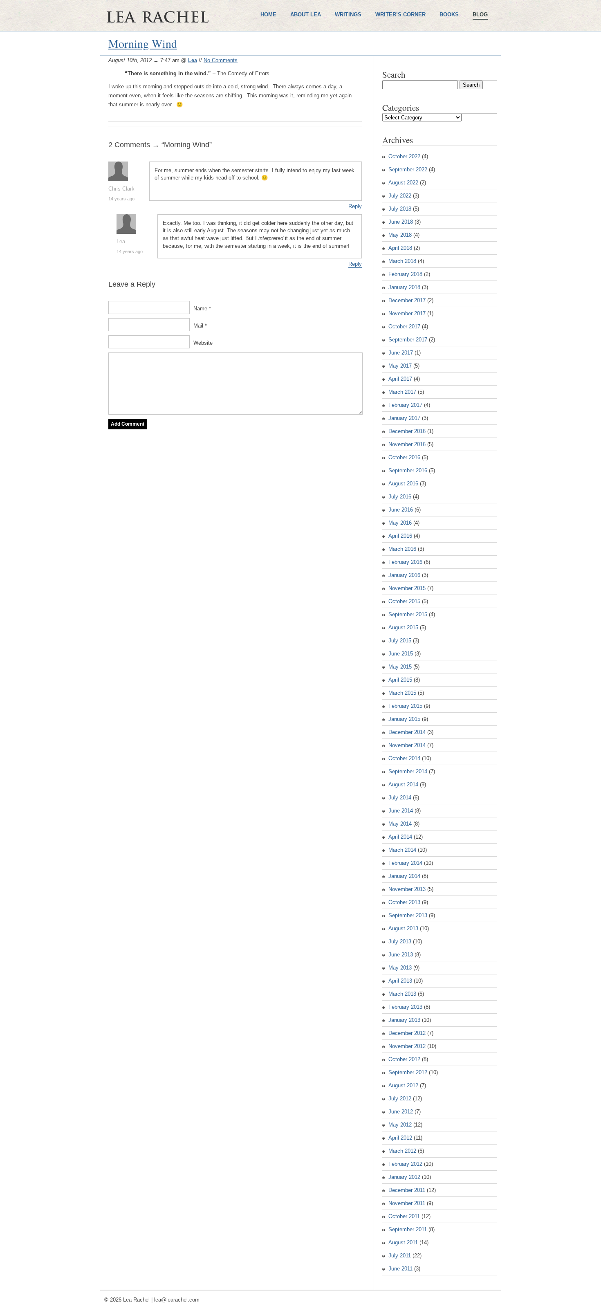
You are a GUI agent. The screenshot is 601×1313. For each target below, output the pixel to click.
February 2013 (405, 1007)
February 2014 (405, 863)
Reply (355, 206)
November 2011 (406, 1203)
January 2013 (404, 1020)
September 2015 (407, 614)
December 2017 (407, 300)
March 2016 (402, 549)
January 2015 (404, 719)
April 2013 (400, 981)
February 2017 (405, 405)
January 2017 (404, 418)
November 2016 (407, 444)
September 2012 (407, 1072)
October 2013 (404, 902)
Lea (192, 60)
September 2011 (407, 1229)
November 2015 (407, 588)
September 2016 (407, 470)
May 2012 (400, 1125)
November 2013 (407, 889)
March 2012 (402, 1151)
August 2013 (403, 928)
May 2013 (400, 968)
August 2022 (403, 183)
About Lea (305, 14)
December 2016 (407, 431)
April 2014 (400, 837)
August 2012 (403, 1085)
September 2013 (407, 915)
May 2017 (400, 366)
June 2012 (400, 1112)
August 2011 (403, 1242)
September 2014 (407, 771)
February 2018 (405, 274)
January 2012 (404, 1177)
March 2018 (402, 261)
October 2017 (404, 326)
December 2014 (407, 732)
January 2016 (404, 575)
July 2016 (399, 497)
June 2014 (400, 811)
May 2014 (400, 824)
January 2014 (404, 876)
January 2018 (404, 287)
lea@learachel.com (177, 1300)
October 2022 (404, 156)
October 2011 (404, 1216)
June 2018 (400, 222)
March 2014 (402, 850)
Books (449, 14)
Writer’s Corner (400, 14)
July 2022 (399, 196)
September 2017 (407, 340)
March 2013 (402, 994)
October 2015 (404, 601)
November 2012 (407, 1046)
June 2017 (400, 353)
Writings (348, 14)
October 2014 (404, 758)
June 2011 (400, 1269)
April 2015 (400, 680)
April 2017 (400, 379)
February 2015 (405, 706)
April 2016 (400, 536)
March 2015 (402, 693)
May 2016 (400, 523)
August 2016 (403, 483)
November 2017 (407, 313)
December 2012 (407, 1033)
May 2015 (400, 667)
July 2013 (399, 941)
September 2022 (407, 169)
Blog (480, 14)
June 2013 (400, 955)
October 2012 (404, 1059)
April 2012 (400, 1138)
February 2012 (405, 1164)
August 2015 (403, 627)
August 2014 (403, 784)
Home (268, 14)
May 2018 (400, 235)
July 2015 (399, 640)
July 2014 (399, 798)
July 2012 (399, 1098)
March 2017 (402, 392)
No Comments (221, 60)
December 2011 (406, 1190)
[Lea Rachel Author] (182, 44)
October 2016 (404, 457)
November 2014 (407, 745)
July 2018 (399, 209)
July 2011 (399, 1255)
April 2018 (400, 248)
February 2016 (405, 562)
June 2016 (400, 510)
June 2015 (400, 654)
